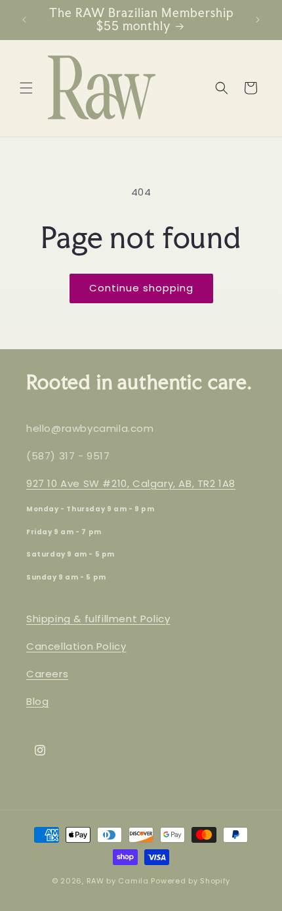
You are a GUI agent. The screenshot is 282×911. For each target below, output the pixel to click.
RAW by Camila (118, 881)
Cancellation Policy (76, 646)
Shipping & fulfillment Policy (98, 618)
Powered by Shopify (190, 881)
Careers (47, 674)
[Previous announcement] (24, 19)
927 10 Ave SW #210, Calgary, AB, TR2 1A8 (130, 483)
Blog (37, 701)
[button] (26, 88)
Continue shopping (141, 288)
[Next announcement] (257, 19)
